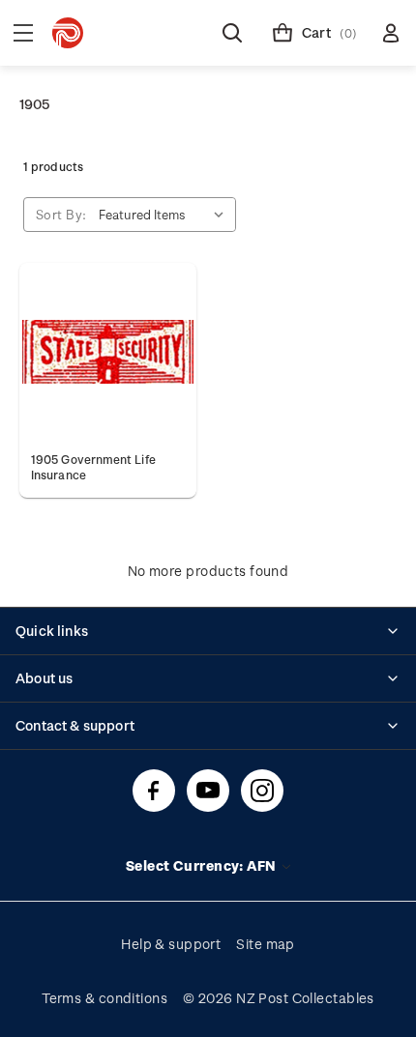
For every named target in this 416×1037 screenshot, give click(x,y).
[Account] (391, 33)
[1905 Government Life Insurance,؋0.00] (107, 351)
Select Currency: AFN (203, 865)
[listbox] (165, 214)
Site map (265, 944)
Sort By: (61, 214)
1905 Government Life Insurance (93, 466)
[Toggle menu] (23, 33)
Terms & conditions (104, 998)
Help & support (171, 944)
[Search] (232, 33)
